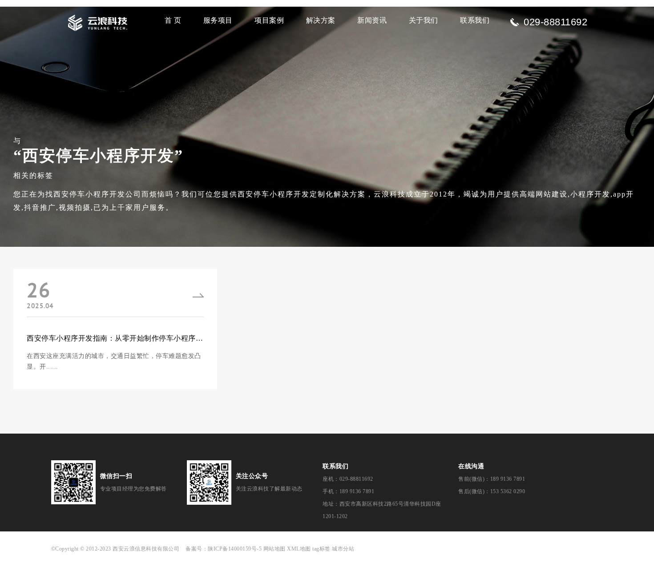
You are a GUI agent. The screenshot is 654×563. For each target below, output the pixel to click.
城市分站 (343, 549)
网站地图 (274, 549)
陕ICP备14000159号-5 (235, 549)
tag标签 (321, 549)
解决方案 (320, 20)
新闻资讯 (372, 20)
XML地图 (299, 549)
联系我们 (474, 20)
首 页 (173, 20)
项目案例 (269, 20)
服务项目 (218, 20)
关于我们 (423, 20)
